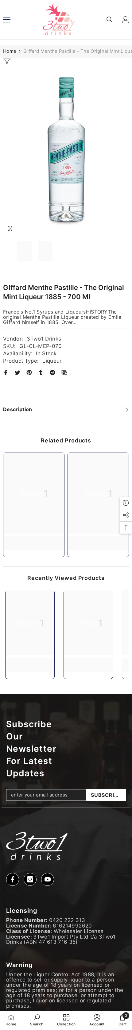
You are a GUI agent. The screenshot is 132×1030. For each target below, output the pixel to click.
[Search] (109, 19)
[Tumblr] (41, 372)
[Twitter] (17, 372)
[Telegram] (52, 372)
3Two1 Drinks (44, 339)
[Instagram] (30, 879)
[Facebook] (6, 372)
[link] (33, 546)
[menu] (6, 19)
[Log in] (125, 19)
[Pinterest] (29, 372)
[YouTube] (47, 879)
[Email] (64, 372)
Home (9, 51)
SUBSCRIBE (106, 795)
